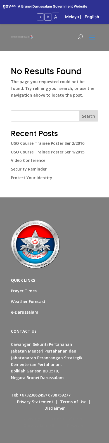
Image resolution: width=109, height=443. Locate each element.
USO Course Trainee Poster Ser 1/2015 (47, 152)
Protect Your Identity (31, 177)
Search (88, 116)
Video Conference (28, 160)
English (92, 16)
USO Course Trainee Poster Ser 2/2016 (47, 143)
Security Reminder (29, 169)
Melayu (72, 16)
